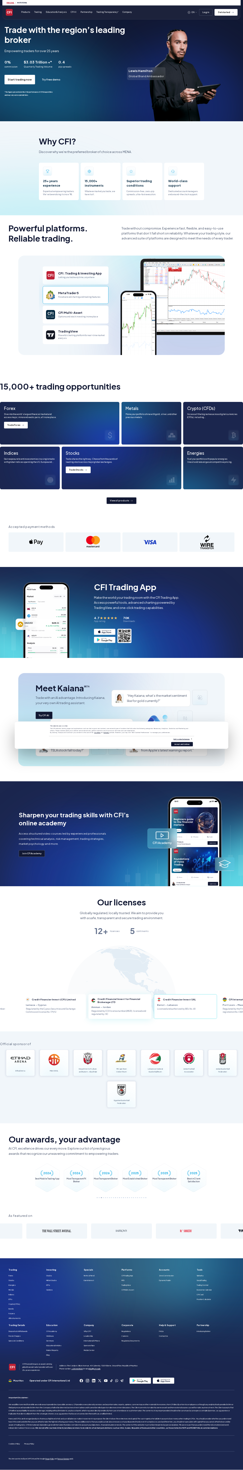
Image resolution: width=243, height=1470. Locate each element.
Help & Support (167, 1325)
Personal (10, 3)
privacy (106, 732)
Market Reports (52, 1350)
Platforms (127, 1269)
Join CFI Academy (32, 853)
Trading (13, 1269)
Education (51, 1325)
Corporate (127, 1325)
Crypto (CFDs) (14, 1304)
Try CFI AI (44, 715)
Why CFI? (87, 1331)
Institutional (22, 3)
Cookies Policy (14, 1444)
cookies (97, 732)
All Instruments (15, 1318)
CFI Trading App (127, 1275)
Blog (48, 1355)
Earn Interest (89, 1280)
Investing (51, 1269)
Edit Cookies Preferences (181, 739)
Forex (11, 1275)
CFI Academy (51, 1331)
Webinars (50, 1336)
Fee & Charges (15, 1336)
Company (89, 1325)
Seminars (50, 1341)
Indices (11, 1294)
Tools (199, 1269)
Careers (125, 1336)
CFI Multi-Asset (128, 1290)
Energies (12, 1285)
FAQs (161, 1331)
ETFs (10, 1299)
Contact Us (163, 1336)
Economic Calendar (204, 1290)
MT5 (123, 1280)
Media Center (89, 1350)
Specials (88, 1269)
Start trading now (24, 79)
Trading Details (17, 1325)
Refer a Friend (89, 1275)
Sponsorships (89, 1345)
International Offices (92, 1341)
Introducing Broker (203, 1331)
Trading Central (202, 1285)
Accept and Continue (182, 744)
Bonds (11, 1309)
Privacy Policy (29, 1444)
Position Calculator (204, 1299)
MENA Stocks (51, 1280)
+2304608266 (77, 1368)
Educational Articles (53, 1345)
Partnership (86, 12)
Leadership (88, 1336)
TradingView (126, 1285)
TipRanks (200, 1275)
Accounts (164, 1269)
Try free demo (55, 79)
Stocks (11, 1280)
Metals (11, 1290)
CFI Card (200, 1294)
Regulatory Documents (131, 1341)
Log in (205, 12)
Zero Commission (166, 1275)
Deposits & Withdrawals (18, 1331)
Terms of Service (63, 1459)
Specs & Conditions (16, 1341)
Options (49, 1290)
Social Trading (201, 1280)
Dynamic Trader (165, 1280)
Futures (12, 1313)
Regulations (126, 1331)
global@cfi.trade (94, 1368)
